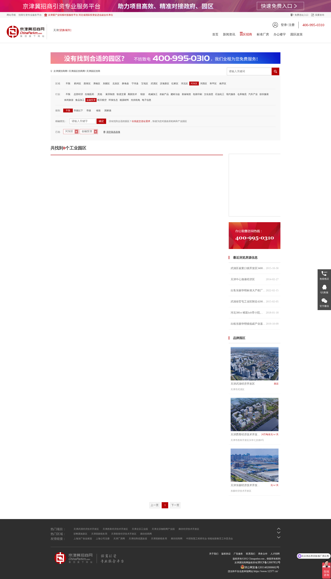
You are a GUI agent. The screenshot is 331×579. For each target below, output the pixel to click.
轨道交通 (121, 94)
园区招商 (246, 34)
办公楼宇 (280, 34)
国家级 (107, 110)
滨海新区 (164, 83)
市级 (88, 110)
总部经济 (78, 94)
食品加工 (79, 100)
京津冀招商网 (60, 71)
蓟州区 (77, 83)
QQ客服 (324, 292)
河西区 (203, 83)
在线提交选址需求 (141, 121)
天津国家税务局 (99, 533)
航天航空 (102, 100)
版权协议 (226, 553)
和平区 (213, 83)
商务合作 (262, 553)
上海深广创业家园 (83, 538)
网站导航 (11, 15)
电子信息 (146, 100)
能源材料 (124, 100)
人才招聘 (275, 553)
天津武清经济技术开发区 (86, 529)
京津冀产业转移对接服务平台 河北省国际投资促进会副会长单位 (80, 15)
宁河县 (135, 83)
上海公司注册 (103, 538)
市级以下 (78, 110)
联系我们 (250, 553)
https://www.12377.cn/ (266, 571)
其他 (99, 94)
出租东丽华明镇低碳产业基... (255, 323)
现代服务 (230, 94)
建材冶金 (175, 94)
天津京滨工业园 (140, 529)
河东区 (194, 83)
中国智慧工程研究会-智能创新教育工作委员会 (209, 538)
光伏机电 (135, 100)
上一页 (155, 505)
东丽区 (106, 83)
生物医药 (89, 94)
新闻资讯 (229, 34)
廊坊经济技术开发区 (189, 529)
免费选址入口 (301, 15)
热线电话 (324, 279)
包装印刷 (197, 94)
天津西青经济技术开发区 (115, 529)
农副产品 (164, 94)
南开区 (222, 83)
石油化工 (219, 94)
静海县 (125, 83)
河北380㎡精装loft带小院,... (255, 312)
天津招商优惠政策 (138, 538)
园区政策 (296, 34)
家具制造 (110, 94)
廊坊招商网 (146, 533)
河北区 (184, 83)
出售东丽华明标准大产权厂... (255, 290)
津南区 (96, 83)
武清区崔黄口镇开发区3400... (255, 268)
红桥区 (174, 83)
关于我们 (213, 553)
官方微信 (324, 306)
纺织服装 (264, 94)
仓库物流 (242, 94)
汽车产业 (253, 94)
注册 (291, 24)
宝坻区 (144, 83)
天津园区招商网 (77, 71)
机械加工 (153, 94)
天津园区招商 (93, 71)
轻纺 (142, 94)
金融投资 (91, 100)
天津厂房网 (119, 538)
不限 (68, 83)
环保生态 (113, 100)
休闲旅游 (68, 100)
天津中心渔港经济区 (255, 279)
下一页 (175, 505)
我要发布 (319, 15)
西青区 (87, 83)
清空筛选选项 (113, 132)
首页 (215, 34)
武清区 (154, 83)
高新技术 (132, 94)
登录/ (284, 24)
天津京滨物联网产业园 (163, 529)
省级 (98, 110)
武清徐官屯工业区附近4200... (255, 301)
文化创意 (208, 94)
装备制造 (186, 94)
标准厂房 (263, 34)
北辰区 (115, 83)
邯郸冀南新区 (80, 533)
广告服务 (238, 553)
